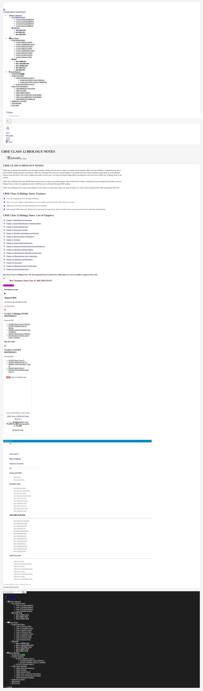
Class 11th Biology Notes (20, 503)
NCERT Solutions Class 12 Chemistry (33, 82)
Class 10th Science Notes (20, 493)
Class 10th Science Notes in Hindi (22, 496)
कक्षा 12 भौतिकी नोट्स (21, 61)
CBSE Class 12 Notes (19, 576)
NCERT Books (18, 74)
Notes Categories (16, 15)
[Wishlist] (8, 139)
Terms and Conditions (19, 480)
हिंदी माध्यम (14, 59)
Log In (9, 687)
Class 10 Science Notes (24, 55)
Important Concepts (19, 101)
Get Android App (9, 306)
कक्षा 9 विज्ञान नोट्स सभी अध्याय (21, 531)
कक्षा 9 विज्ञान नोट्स (20, 32)
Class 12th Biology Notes (20, 511)
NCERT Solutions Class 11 (25, 84)
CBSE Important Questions (25, 88)
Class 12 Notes (25, 412)
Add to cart (18, 430)
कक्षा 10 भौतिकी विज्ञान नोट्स (20, 523)
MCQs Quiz (15, 105)
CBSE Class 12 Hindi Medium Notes (23, 579)
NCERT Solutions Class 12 (25, 78)
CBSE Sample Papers (23, 93)
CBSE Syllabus (21, 91)
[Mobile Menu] (4, 10)
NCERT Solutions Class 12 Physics (32, 80)
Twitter (11, 587)
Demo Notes (15, 38)
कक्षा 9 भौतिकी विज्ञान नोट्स (20, 533)
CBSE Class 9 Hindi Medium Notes (23, 564)
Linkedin (16, 587)
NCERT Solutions (18, 76)
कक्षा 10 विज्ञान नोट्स (21, 34)
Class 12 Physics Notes (24, 42)
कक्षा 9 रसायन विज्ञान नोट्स (20, 536)
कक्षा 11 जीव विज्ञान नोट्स (19, 543)
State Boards (16, 103)
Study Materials (15, 72)
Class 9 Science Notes (24, 57)
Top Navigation (12, 598)
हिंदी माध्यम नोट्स (16, 28)
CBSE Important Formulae (25, 99)
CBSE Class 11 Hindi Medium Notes (23, 574)
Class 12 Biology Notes (24, 46)
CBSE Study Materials (20, 86)
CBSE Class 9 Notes (19, 561)
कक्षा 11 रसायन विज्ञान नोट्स (20, 541)
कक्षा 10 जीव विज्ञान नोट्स (19, 528)
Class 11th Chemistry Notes (21, 501)
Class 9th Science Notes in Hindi (22, 490)
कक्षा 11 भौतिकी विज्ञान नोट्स (20, 538)
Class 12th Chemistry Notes (21, 508)
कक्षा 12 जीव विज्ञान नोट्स (22, 65)
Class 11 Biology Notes (24, 53)
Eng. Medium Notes (18, 17)
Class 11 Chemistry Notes (25, 51)
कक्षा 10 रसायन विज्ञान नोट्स (20, 526)
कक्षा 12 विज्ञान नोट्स (21, 30)
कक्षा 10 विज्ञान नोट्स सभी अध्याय (21, 521)
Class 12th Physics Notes (20, 506)
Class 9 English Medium (24, 26)
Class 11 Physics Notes (24, 49)
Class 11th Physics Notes (20, 498)
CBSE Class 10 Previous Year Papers (29, 97)
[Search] (8, 121)
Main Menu (11, 596)
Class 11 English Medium (25, 21)
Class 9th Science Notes (20, 488)
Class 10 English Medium (25, 24)
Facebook (6, 587)
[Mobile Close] (4, 590)
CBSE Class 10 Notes (19, 566)
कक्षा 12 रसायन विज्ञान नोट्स (22, 63)
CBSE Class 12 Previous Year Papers (29, 95)
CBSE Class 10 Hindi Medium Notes (23, 569)
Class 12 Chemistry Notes (25, 44)
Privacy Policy (17, 477)
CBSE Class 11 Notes (19, 571)
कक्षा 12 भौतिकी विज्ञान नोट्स (20, 546)
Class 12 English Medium (25, 19)
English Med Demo (18, 40)
